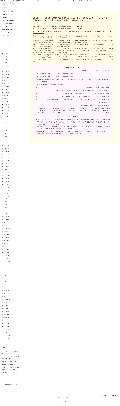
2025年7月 (4, 95)
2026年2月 (4, 75)
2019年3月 (4, 320)
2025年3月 (4, 107)
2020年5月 (4, 279)
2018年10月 (5, 335)
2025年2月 (4, 110)
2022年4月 (4, 211)
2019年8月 (4, 305)
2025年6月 (4, 98)
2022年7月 (4, 202)
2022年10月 (5, 193)
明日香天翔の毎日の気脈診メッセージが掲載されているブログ (95, 105)
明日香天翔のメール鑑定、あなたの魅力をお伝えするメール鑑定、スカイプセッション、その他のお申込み (85, 96)
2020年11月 (5, 261)
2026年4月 (4, 69)
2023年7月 (4, 166)
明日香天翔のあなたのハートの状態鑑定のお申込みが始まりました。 (53, 84)
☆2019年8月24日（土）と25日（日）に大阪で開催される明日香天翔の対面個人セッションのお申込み (57, 28)
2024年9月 (4, 125)
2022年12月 (5, 187)
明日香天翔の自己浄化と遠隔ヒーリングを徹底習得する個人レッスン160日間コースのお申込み (87, 93)
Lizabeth (4, 26)
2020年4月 (5, 282)
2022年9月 (4, 196)
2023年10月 (5, 157)
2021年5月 (4, 243)
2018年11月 (4, 332)
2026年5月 (4, 66)
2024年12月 (5, 116)
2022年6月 (4, 205)
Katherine (4, 17)
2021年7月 (4, 237)
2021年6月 (4, 240)
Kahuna (108, 395)
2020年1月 (4, 291)
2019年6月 (4, 311)
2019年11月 (4, 296)
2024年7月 (4, 131)
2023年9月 (4, 160)
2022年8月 (4, 199)
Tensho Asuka (5, 29)
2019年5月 (4, 314)
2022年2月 (4, 217)
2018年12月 (5, 329)
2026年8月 (4, 57)
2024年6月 (4, 134)
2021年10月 (5, 228)
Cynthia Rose (5, 41)
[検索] (116, 3)
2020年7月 (4, 273)
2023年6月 (4, 169)
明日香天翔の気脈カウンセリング (10, 364)
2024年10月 (5, 122)
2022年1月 (4, 220)
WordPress (114, 395)
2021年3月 (4, 249)
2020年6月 (4, 276)
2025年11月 (4, 83)
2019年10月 (5, 299)
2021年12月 (5, 222)
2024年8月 (4, 128)
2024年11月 (5, 119)
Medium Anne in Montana (8, 38)
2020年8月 (4, 270)
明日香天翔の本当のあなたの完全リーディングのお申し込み (96, 71)
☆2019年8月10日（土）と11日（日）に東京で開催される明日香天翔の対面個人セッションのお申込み (57, 26)
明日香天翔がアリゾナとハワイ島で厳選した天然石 (98, 87)
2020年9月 (5, 267)
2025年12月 (5, 80)
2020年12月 (5, 258)
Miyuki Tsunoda (6, 23)
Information (5, 44)
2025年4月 (4, 104)
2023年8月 (4, 163)
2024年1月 (4, 148)
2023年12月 (5, 151)
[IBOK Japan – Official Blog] (10, 3)
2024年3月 (4, 143)
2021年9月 (4, 231)
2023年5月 (4, 172)
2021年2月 (4, 252)
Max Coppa (5, 35)
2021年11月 (4, 225)
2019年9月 (4, 302)
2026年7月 (4, 60)
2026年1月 (4, 77)
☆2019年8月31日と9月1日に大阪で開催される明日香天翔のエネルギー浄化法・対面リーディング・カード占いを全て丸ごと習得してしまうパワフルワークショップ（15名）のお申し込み (73, 80)
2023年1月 (4, 184)
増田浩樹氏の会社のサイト (8, 373)
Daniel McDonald (6, 11)
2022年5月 (4, 208)
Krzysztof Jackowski (7, 20)
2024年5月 (4, 137)
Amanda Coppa (5, 32)
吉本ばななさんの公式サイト (9, 361)
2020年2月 (4, 288)
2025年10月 (5, 86)
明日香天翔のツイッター (104, 102)
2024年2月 (4, 146)
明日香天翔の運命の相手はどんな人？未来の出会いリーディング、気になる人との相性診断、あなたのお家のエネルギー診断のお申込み (78, 99)
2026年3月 (4, 72)
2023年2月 (4, 181)
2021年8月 (4, 234)
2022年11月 (5, 190)
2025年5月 (4, 101)
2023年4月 (4, 175)
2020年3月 (4, 285)
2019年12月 (5, 293)
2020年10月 (5, 264)
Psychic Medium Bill (7, 14)
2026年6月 (4, 63)
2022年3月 (4, 214)
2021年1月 (4, 255)
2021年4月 (4, 246)
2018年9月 (4, 338)
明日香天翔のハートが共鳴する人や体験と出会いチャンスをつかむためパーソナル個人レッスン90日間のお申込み (83, 90)
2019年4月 (4, 317)
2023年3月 (4, 178)
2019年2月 (4, 323)
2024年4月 (4, 140)
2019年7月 (4, 308)
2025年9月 (4, 89)
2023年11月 (5, 154)
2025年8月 (4, 92)
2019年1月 (4, 326)
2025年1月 (4, 113)
